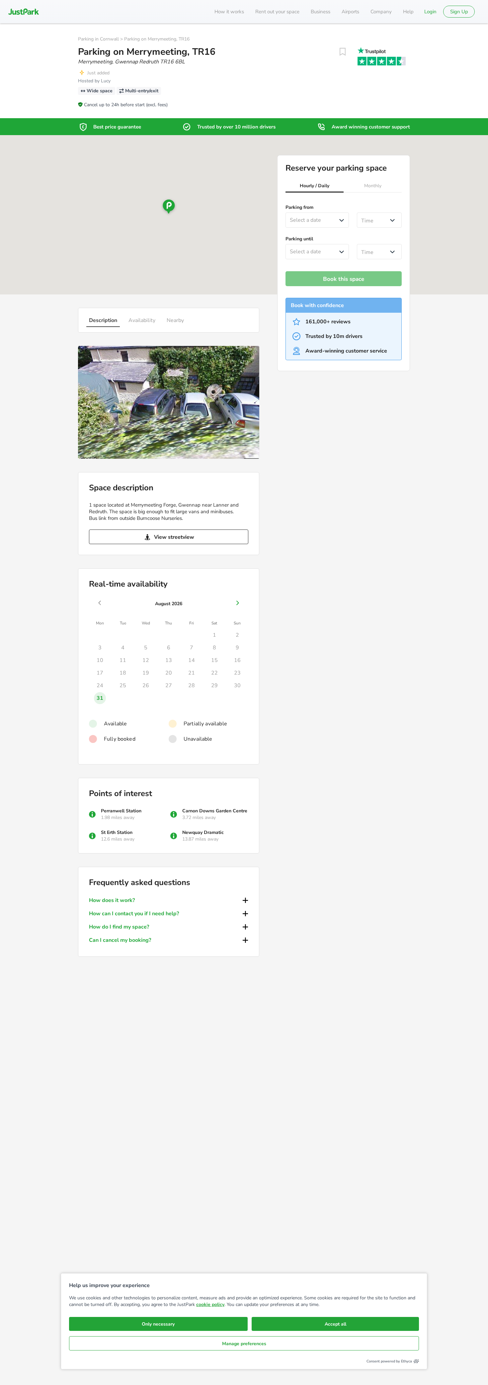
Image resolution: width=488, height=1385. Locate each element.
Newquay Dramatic (203, 832)
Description (103, 320)
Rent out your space (277, 11)
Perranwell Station (121, 811)
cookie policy (210, 1304)
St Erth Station (116, 832)
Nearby (175, 320)
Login (430, 11)
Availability (141, 320)
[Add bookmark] (343, 52)
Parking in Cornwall (98, 39)
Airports (350, 11)
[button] (314, 187)
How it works (229, 11)
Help (408, 11)
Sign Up (459, 11)
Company (381, 11)
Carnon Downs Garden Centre (214, 811)
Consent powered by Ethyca (389, 1361)
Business (320, 11)
